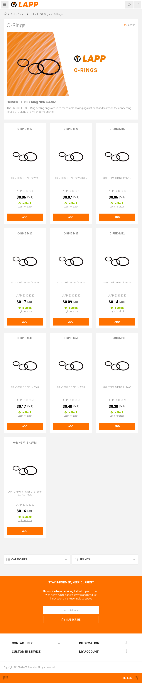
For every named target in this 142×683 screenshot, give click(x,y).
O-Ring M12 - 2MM (25, 442)
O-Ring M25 (70, 233)
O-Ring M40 (24, 338)
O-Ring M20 (70, 128)
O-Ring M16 (117, 128)
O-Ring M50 (70, 338)
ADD (25, 217)
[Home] (5, 14)
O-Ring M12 (24, 128)
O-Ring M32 (117, 233)
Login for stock (25, 206)
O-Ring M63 (117, 338)
